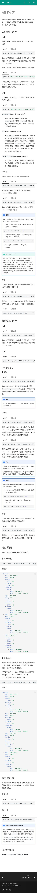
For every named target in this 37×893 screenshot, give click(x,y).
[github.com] (3, 889)
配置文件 (13, 49)
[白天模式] (24, 2)
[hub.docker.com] (6, 889)
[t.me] (10, 889)
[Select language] (29, 2)
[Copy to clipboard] (33, 53)
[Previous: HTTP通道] (2, 877)
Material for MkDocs (14, 886)
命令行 (5, 49)
